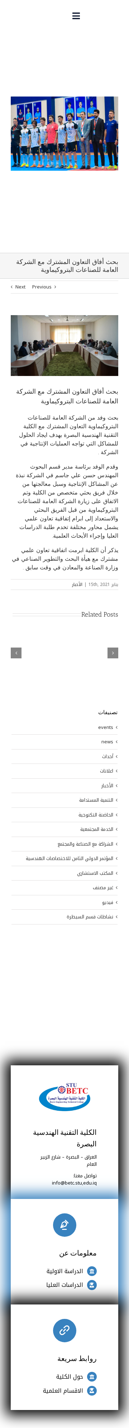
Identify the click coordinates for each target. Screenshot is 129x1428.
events (105, 727)
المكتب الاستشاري (95, 873)
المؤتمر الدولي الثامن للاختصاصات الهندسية (69, 858)
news (107, 742)
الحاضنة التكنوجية (95, 815)
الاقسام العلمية (63, 1390)
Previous (42, 286)
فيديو (107, 902)
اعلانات (106, 771)
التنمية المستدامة (96, 800)
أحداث (107, 756)
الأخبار (77, 584)
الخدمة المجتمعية (96, 829)
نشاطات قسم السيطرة (90, 917)
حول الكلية (69, 1376)
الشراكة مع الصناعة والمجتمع (85, 844)
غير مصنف (103, 887)
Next (20, 286)
